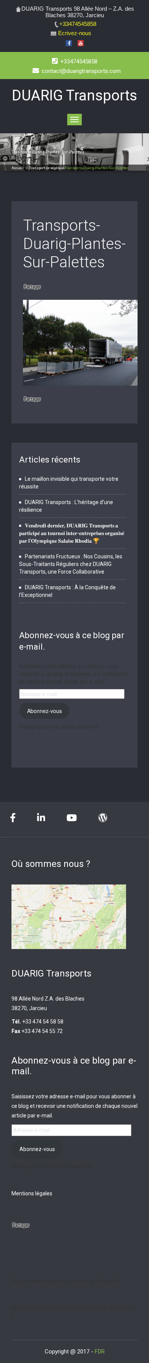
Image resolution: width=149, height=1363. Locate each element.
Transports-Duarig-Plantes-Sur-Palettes (74, 244)
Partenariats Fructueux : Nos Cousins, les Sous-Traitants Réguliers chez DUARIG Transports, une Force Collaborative (70, 564)
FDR (100, 1351)
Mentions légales (31, 1193)
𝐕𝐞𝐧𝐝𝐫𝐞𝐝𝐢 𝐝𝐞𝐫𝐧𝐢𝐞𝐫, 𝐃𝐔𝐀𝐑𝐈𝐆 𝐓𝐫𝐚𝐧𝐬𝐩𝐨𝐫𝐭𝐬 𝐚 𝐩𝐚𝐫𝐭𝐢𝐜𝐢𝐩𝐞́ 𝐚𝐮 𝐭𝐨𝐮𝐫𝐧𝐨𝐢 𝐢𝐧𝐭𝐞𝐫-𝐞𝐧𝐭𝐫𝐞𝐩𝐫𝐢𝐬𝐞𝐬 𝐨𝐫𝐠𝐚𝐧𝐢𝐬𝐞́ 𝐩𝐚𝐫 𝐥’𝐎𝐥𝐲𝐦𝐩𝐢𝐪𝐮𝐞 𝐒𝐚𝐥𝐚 (71, 533)
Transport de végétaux (47, 168)
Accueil (17, 168)
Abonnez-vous (44, 711)
